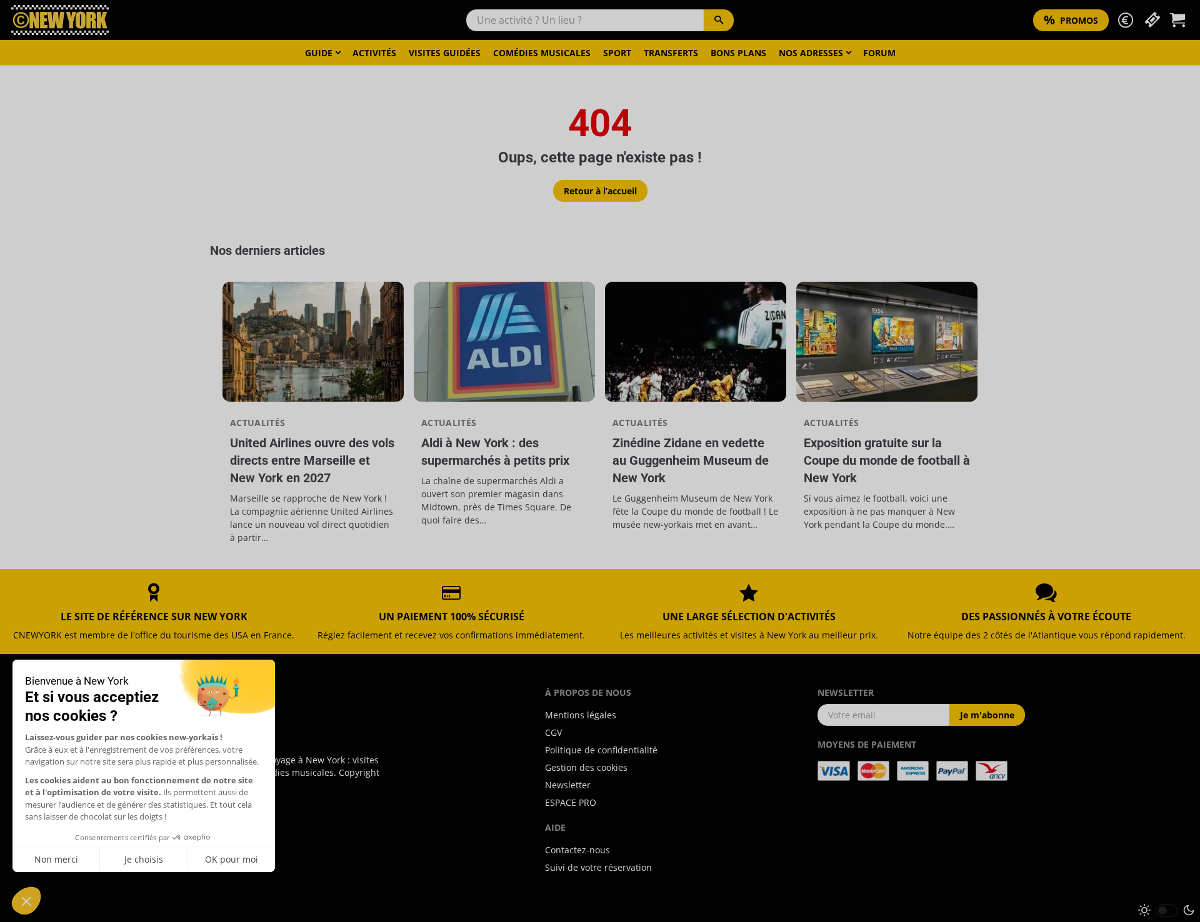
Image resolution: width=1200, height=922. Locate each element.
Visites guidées (445, 53)
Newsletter (568, 785)
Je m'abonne (987, 715)
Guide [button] (318, 53)
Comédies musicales (542, 53)
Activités (374, 53)
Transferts (671, 53)
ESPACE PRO (570, 802)
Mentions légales (580, 715)
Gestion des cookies (586, 767)
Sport (617, 53)
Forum (879, 53)
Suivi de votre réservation (598, 867)
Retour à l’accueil (600, 191)
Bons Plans (738, 53)
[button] (1125, 20)
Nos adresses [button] (811, 53)
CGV (553, 732)
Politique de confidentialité (601, 750)
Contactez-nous (577, 850)
